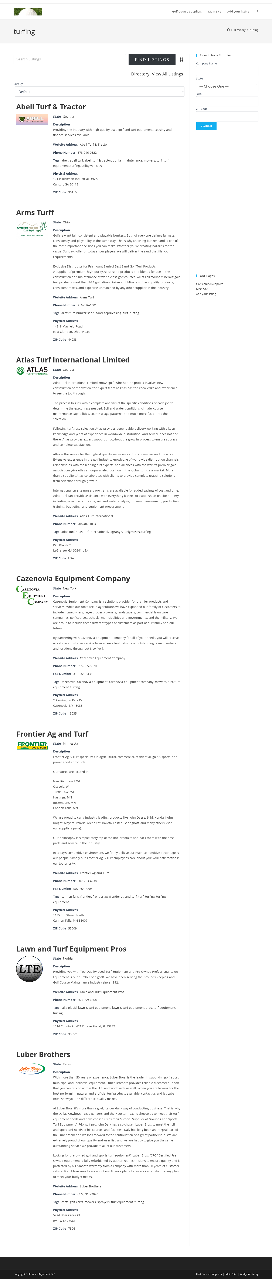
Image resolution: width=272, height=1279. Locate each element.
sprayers (103, 1202)
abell (64, 160)
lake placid (69, 1008)
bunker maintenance (127, 160)
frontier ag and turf (123, 896)
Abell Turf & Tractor (51, 106)
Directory (140, 74)
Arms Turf (87, 297)
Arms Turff (35, 212)
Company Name (206, 63)
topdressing (112, 313)
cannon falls (70, 896)
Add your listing (206, 294)
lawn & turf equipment (94, 1008)
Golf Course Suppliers (209, 284)
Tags (198, 94)
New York (69, 588)
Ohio (66, 222)
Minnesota (70, 743)
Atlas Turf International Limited (73, 360)
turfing (254, 30)
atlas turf (67, 532)
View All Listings (167, 74)
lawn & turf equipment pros (132, 1008)
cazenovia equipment (92, 682)
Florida (68, 958)
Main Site (202, 289)
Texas (67, 1064)
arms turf (68, 313)
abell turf (76, 160)
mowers (149, 160)
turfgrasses (132, 532)
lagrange (116, 532)
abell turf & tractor (98, 160)
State (199, 78)
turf (159, 160)
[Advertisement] (227, 202)
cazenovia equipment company (131, 682)
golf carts (76, 1202)
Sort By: (18, 84)
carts (64, 1202)
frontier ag (100, 896)
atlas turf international (92, 532)
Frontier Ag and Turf (52, 734)
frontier (85, 896)
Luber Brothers (43, 1054)
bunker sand (85, 313)
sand (99, 313)
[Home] (228, 30)
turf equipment (164, 1008)
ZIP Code (201, 109)
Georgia (68, 116)
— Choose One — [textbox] (214, 86)
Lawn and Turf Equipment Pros (71, 949)
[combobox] (227, 86)
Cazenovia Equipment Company (73, 578)
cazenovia (68, 682)
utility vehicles (91, 166)
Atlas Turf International (96, 516)
